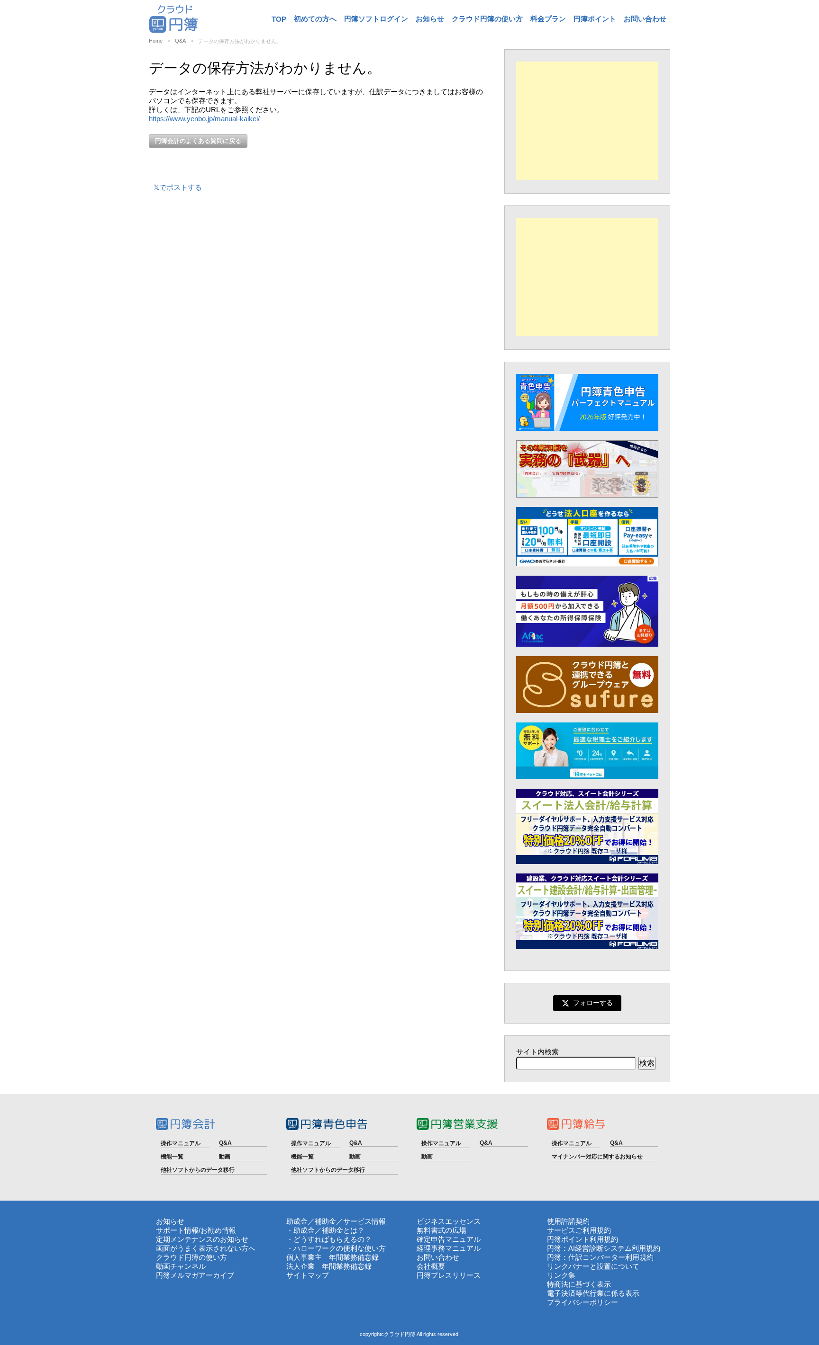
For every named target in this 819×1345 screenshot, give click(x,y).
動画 (224, 1156)
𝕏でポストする (178, 187)
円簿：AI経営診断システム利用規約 (603, 1248)
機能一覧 (172, 1156)
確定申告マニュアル (449, 1239)
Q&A (180, 41)
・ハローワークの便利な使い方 (336, 1248)
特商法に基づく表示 (579, 1284)
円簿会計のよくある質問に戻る (198, 140)
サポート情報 (177, 1230)
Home (156, 41)
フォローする (593, 1003)
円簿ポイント (594, 19)
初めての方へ (315, 19)
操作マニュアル (180, 1143)
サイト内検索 (537, 1052)
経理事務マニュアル (449, 1248)
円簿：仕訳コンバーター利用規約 (600, 1257)
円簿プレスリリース (449, 1275)
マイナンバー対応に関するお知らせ (597, 1156)
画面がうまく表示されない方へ (205, 1248)
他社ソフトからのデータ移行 (198, 1170)
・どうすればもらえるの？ (329, 1239)
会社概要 (431, 1266)
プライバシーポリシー (582, 1302)
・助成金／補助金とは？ (325, 1230)
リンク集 (561, 1275)
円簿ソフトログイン (376, 19)
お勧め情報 (218, 1230)
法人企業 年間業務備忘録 (329, 1266)
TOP (279, 19)
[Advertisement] (587, 121)
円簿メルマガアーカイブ (195, 1275)
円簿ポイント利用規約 (582, 1239)
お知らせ (430, 19)
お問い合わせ (645, 19)
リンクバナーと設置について (593, 1266)
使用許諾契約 (568, 1221)
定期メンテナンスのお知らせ (202, 1239)
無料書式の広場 (441, 1230)
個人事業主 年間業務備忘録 (332, 1257)
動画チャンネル (181, 1266)
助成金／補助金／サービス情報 (336, 1221)
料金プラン (548, 19)
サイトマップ (307, 1275)
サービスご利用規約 (579, 1230)
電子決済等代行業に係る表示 (593, 1293)
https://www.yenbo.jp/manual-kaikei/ (204, 119)
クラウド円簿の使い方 (487, 19)
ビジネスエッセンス (449, 1221)
